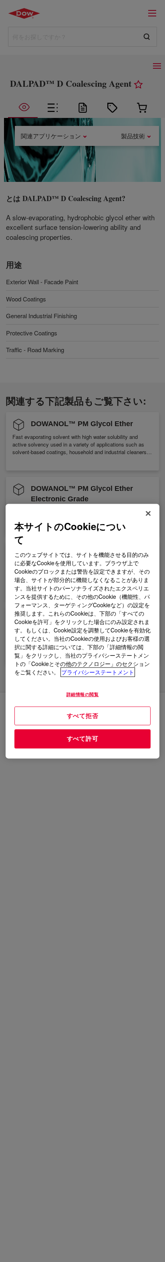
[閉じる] (148, 513)
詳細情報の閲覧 (82, 694)
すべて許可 (83, 738)
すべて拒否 (83, 715)
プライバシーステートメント (97, 672)
